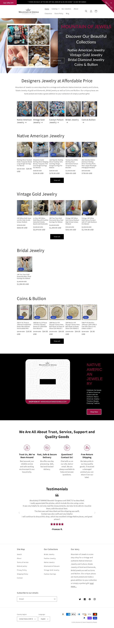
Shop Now (57, 60)
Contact (20, 578)
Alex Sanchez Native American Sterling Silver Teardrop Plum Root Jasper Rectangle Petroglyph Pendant (89, 163)
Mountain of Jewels (81, 622)
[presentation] (19, 513)
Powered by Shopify (91, 622)
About (19, 558)
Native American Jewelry (24, 121)
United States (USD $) (26, 619)
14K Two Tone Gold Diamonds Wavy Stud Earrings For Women (56, 220)
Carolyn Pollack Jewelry (56, 121)
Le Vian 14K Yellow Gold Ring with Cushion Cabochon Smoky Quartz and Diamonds (40, 221)
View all (57, 180)
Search (19, 554)
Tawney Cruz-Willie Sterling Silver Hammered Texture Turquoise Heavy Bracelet (72, 163)
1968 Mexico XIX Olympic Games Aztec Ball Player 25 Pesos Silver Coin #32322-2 (73, 325)
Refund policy (22, 566)
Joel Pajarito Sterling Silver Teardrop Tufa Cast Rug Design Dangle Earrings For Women (56, 163)
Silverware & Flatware (52, 566)
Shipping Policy (22, 574)
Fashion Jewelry (50, 558)
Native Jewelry (49, 562)
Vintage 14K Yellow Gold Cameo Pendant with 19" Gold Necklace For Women (89, 221)
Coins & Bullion (89, 119)
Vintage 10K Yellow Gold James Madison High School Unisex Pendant (72, 221)
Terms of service (22, 562)
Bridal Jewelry (72, 119)
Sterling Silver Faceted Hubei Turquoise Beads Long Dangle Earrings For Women (24, 163)
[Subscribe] (54, 599)
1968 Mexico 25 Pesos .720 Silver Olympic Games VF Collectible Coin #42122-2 (40, 325)
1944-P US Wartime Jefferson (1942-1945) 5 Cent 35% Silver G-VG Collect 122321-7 (89, 325)
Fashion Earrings (50, 574)
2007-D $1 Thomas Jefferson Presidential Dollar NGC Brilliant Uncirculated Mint (24, 325)
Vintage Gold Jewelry (39, 121)
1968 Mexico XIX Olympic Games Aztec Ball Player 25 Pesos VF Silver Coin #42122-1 (56, 325)
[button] (55, 8)
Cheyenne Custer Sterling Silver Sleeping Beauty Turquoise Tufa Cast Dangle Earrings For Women (40, 163)
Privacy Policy (22, 570)
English (43, 619)
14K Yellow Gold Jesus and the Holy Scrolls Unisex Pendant (24, 220)
